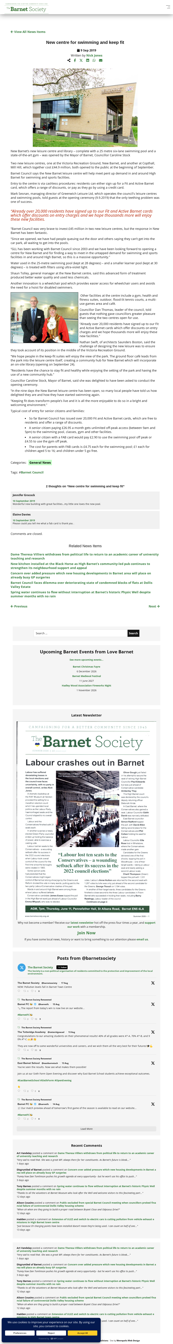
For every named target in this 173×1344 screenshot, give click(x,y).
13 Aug (71, 1032)
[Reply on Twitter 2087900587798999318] (19, 1050)
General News (40, 462)
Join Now (86, 932)
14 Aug (56, 1104)
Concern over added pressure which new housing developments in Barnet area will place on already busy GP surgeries (86, 1171)
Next (153, 606)
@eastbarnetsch (50, 1063)
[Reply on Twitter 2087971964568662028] (19, 1091)
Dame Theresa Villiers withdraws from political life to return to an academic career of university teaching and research (85, 1154)
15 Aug (56, 1004)
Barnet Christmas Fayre (86, 665)
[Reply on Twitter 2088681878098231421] (19, 1019)
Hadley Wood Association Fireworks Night (86, 684)
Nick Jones (94, 55)
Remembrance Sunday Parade (86, 693)
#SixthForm (47, 1080)
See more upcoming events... (86, 659)
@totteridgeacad (56, 1032)
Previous (20, 606)
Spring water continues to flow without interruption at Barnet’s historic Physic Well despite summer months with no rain (86, 1188)
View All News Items (29, 32)
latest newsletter (82, 923)
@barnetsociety (49, 983)
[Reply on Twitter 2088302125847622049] (19, 1119)
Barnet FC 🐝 (25, 1004)
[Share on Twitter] (81, 60)
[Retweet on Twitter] (19, 999)
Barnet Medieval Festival (86, 674)
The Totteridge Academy (32, 1032)
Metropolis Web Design (128, 1340)
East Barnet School (29, 1063)
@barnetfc (43, 1004)
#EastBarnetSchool (29, 1080)
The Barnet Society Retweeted (36, 999)
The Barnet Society (29, 983)
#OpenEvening (63, 1080)
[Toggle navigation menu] (168, 7)
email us (142, 939)
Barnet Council (32, 472)
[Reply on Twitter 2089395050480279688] (19, 991)
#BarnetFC (24, 1014)
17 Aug (64, 983)
